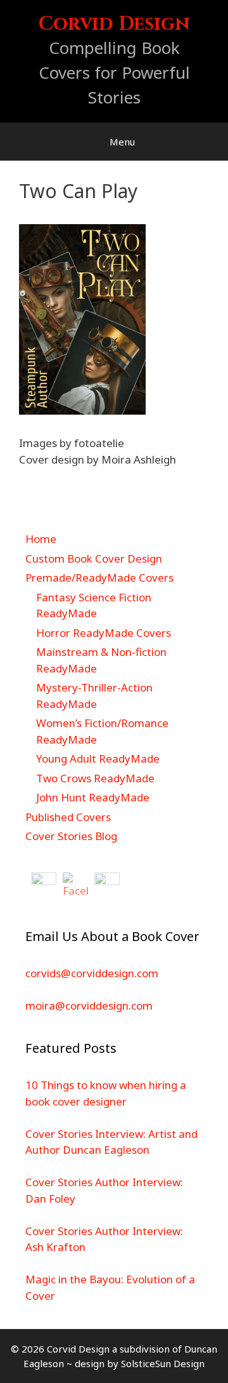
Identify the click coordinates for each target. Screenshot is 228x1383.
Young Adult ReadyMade (98, 758)
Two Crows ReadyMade (95, 778)
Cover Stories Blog (71, 836)
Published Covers (68, 817)
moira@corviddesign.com (89, 1005)
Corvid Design (114, 24)
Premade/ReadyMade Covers (99, 577)
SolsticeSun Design (163, 1363)
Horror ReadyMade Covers (103, 632)
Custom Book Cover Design (93, 558)
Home (40, 538)
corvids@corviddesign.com (91, 973)
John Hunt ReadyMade (92, 797)
